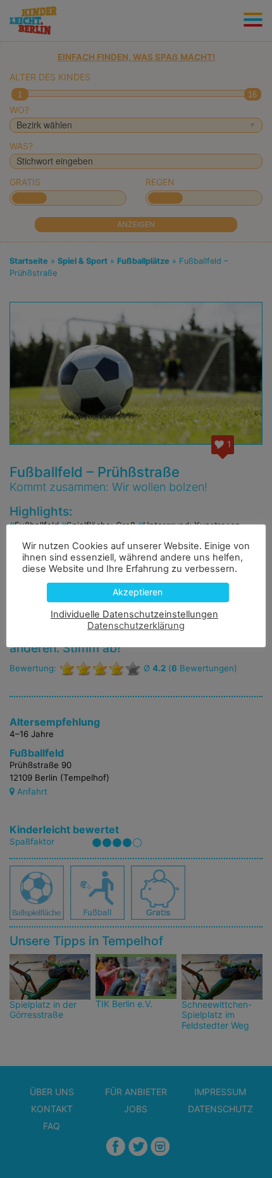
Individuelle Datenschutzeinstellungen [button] (134, 614)
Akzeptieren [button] (138, 591)
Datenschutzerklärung (136, 625)
